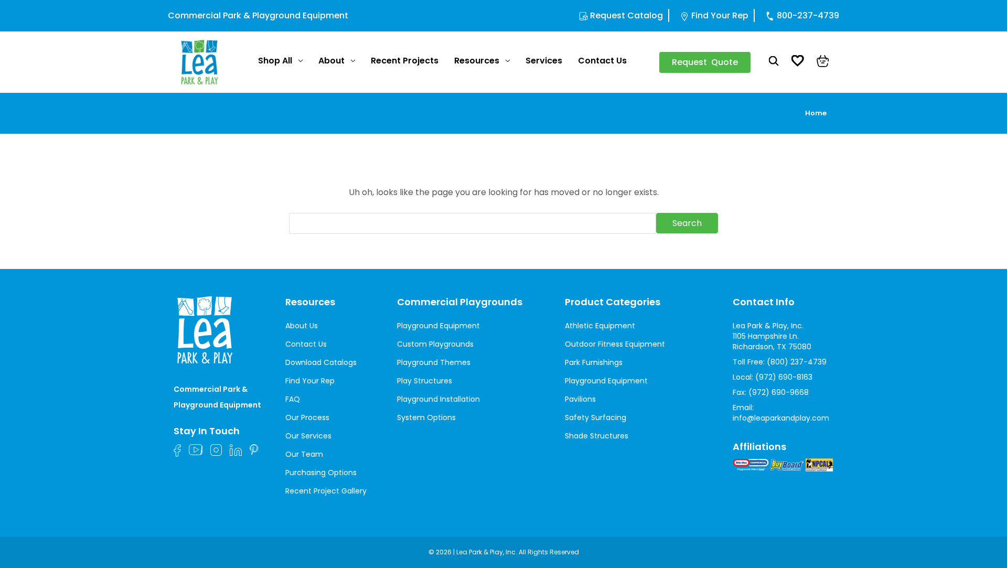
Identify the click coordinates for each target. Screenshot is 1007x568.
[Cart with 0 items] (822, 62)
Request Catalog (626, 15)
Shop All (275, 61)
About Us (301, 325)
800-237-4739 (808, 15)
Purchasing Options (321, 472)
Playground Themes (433, 362)
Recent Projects (404, 61)
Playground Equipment (438, 325)
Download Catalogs (321, 362)
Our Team (304, 454)
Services (544, 61)
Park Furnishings (594, 362)
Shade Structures (596, 436)
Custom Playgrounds (435, 344)
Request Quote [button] (705, 62)
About (331, 61)
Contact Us (602, 61)
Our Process (307, 417)
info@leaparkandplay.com (781, 418)
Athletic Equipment (600, 325)
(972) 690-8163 (783, 377)
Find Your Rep (719, 15)
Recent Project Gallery (326, 491)
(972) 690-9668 (778, 392)
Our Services (308, 436)
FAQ (292, 399)
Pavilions (580, 399)
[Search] (774, 62)
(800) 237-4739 (797, 362)
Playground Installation (438, 399)
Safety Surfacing (595, 417)
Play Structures (424, 381)
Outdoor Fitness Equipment (615, 344)
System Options (426, 417)
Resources (476, 61)
